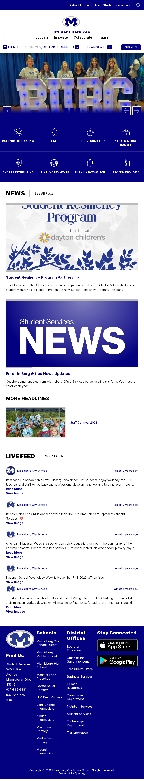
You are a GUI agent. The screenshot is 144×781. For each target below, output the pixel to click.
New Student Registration (114, 5)
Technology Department (75, 723)
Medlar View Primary (45, 740)
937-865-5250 (16, 695)
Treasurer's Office (80, 669)
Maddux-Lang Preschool (46, 676)
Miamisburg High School (48, 665)
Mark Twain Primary (45, 729)
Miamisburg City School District (48, 643)
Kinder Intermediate (45, 718)
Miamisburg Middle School (47, 654)
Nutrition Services (79, 706)
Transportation (77, 732)
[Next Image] (136, 110)
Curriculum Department (75, 697)
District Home (79, 5)
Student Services (79, 714)
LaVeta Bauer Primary (46, 688)
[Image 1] (66, 110)
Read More (14, 489)
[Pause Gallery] (7, 110)
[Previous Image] (126, 110)
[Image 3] (78, 110)
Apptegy (80, 773)
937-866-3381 (16, 689)
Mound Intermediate (45, 751)
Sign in (131, 47)
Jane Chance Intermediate (46, 706)
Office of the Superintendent (78, 659)
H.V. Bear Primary (49, 697)
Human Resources (74, 686)
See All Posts (44, 193)
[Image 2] (72, 110)
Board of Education (74, 648)
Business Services (80, 676)
